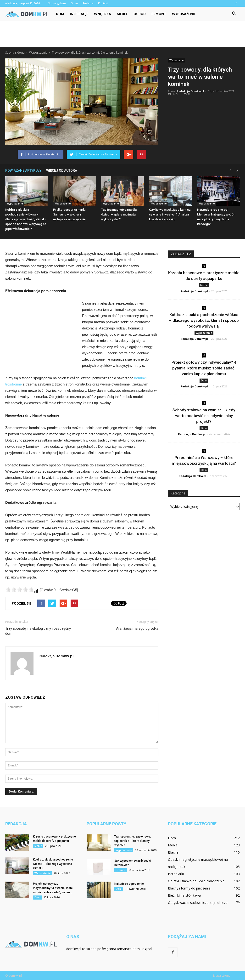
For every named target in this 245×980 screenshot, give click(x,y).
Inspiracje (79, 13)
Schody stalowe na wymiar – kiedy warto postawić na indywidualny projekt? (204, 416)
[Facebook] (236, 3)
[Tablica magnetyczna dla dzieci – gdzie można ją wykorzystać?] (122, 191)
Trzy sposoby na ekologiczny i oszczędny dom (38, 631)
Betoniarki (176, 874)
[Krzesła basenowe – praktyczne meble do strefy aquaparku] (17, 842)
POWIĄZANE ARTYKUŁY (23, 170)
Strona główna (57, 3)
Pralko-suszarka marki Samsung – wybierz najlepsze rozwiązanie (69, 214)
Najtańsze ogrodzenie (129, 883)
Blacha (173, 852)
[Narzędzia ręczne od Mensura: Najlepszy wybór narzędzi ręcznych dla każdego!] (218, 191)
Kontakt (103, 3)
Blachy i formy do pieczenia (189, 888)
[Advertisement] (122, 34)
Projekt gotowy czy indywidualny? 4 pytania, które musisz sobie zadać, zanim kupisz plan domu (204, 368)
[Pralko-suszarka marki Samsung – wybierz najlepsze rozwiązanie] (74, 191)
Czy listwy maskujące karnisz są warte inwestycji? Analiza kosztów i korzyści (170, 214)
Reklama (88, 3)
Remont (158, 13)
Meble (122, 13)
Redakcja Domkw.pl (190, 91)
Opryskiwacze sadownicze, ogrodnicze (198, 902)
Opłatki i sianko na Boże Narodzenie (196, 881)
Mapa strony (221, 976)
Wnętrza (102, 13)
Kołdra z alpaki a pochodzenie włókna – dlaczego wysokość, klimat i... (53, 864)
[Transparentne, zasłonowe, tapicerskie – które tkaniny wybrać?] (99, 842)
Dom (60, 13)
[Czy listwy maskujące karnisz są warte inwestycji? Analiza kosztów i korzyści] (170, 191)
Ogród (140, 13)
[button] (234, 14)
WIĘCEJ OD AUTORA (61, 170)
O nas (74, 3)
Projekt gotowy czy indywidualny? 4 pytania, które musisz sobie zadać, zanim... (53, 888)
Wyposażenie (184, 13)
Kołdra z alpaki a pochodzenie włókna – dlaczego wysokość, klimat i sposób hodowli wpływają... (204, 320)
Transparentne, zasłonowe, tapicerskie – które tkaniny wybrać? (132, 841)
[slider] (19, 589)
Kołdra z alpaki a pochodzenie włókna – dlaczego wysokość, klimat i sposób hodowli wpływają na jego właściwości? (25, 219)
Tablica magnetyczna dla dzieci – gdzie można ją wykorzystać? (119, 214)
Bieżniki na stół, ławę (184, 895)
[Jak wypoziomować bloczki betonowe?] (99, 867)
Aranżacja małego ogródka (137, 628)
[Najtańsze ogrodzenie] (99, 890)
